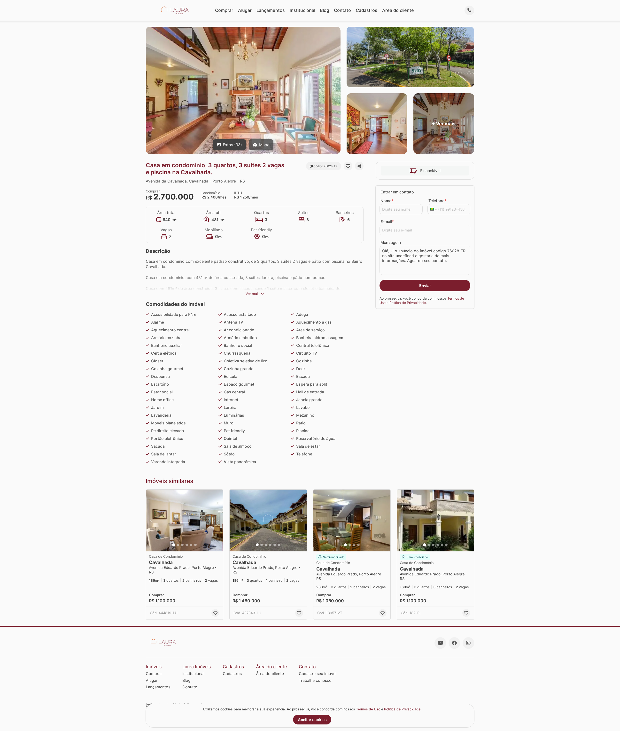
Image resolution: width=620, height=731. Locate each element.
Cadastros (366, 10)
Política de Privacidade (407, 303)
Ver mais (253, 294)
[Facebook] (454, 643)
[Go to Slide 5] (191, 545)
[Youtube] (440, 643)
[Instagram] (468, 643)
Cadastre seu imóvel (317, 673)
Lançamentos (270, 10)
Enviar (425, 285)
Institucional (302, 10)
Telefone (437, 200)
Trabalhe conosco (315, 680)
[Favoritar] (348, 166)
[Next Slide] (218, 520)
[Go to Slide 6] (195, 545)
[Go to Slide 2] (178, 545)
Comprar (224, 10)
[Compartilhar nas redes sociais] (359, 166)
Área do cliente (398, 10)
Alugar (245, 10)
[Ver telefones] (469, 10)
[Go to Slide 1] (173, 544)
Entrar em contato (397, 192)
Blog (324, 10)
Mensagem (390, 242)
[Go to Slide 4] (187, 545)
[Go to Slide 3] (182, 545)
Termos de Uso (368, 709)
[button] (184, 520)
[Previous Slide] (151, 520)
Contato (342, 10)
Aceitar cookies (312, 719)
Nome (386, 200)
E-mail (387, 221)
